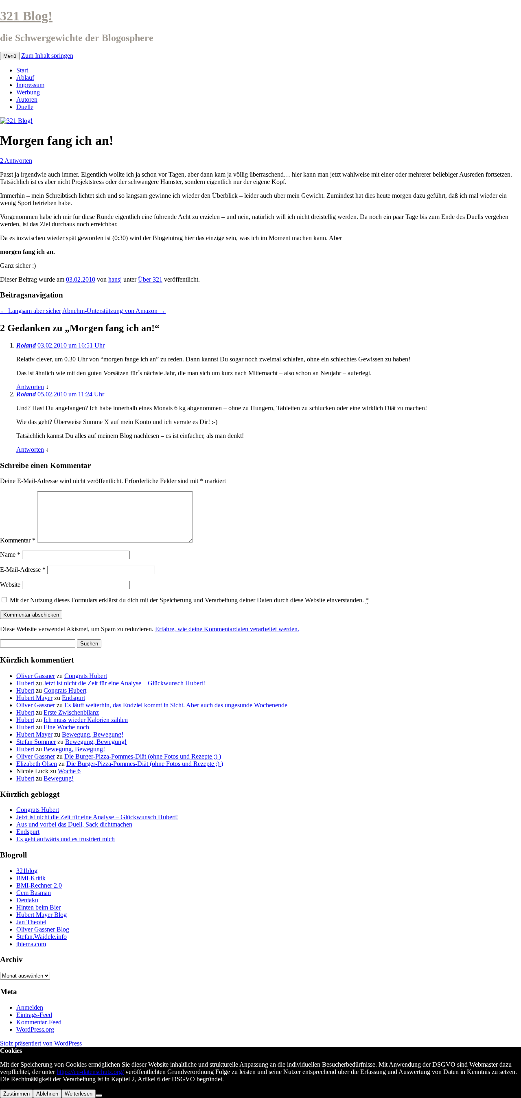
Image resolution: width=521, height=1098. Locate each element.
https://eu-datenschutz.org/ (90, 1071)
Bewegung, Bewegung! (92, 734)
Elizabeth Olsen (36, 763)
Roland (26, 345)
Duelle (24, 106)
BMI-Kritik (31, 878)
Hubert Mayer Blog (41, 914)
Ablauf (25, 77)
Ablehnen (47, 1094)
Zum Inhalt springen (47, 55)
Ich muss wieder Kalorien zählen (86, 719)
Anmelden (29, 1007)
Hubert (25, 683)
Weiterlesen (78, 1094)
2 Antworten (16, 160)
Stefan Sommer (36, 741)
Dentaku (27, 900)
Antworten (30, 386)
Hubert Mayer (34, 697)
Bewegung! (59, 778)
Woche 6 (69, 771)
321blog (26, 870)
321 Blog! (26, 16)
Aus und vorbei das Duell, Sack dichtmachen (74, 824)
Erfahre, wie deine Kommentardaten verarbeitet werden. (227, 629)
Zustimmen (16, 1094)
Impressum (30, 84)
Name (10, 554)
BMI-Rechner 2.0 (39, 885)
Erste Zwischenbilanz (71, 712)
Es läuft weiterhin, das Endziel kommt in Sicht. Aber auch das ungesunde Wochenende (175, 705)
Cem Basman (33, 892)
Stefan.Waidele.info (41, 936)
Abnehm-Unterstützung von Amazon (114, 310)
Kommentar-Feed (38, 1022)
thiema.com (31, 944)
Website (10, 584)
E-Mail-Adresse (23, 569)
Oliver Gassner (35, 675)
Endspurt (73, 697)
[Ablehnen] (99, 1095)
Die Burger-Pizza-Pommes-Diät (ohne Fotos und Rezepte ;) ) (142, 756)
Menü (9, 56)
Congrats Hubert (85, 675)
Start (22, 70)
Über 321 (150, 279)
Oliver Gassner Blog (42, 929)
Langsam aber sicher (30, 310)
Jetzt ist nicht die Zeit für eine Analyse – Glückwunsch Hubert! (124, 683)
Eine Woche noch (66, 727)
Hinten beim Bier (38, 907)
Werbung (28, 92)
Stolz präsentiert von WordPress (41, 1043)
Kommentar (17, 540)
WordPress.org (35, 1029)
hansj (115, 279)
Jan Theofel (31, 922)
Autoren (26, 99)
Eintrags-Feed (34, 1014)
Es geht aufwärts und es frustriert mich (65, 839)
